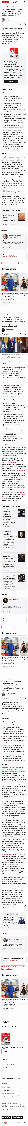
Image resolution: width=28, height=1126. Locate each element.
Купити (11, 81)
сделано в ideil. (22, 1122)
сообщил (4, 710)
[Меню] (25, 2)
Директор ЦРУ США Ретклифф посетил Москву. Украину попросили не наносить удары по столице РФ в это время (10, 921)
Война (4, 526)
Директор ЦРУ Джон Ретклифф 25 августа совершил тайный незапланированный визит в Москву (13, 769)
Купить (5, 1051)
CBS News (4, 854)
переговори (5, 969)
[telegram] (12, 1026)
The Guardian (16, 889)
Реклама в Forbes (6, 1090)
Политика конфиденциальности (10, 1078)
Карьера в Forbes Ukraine (8, 1065)
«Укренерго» (5, 263)
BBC (19, 866)
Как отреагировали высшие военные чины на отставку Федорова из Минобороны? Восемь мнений (9, 517)
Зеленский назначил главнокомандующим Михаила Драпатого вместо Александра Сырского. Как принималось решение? (10, 580)
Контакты (4, 1059)
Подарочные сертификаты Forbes (10, 1096)
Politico (3, 839)
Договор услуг (5, 1067)
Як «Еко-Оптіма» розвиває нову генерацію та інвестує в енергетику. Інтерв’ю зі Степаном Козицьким (10, 296)
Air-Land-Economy (20, 470)
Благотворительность (7, 1093)
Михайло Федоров (6, 627)
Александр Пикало (11, 693)
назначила (22, 492)
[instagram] (8, 1026)
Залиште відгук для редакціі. (10, 256)
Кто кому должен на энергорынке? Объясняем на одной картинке (9, 218)
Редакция (4, 1083)
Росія (3, 966)
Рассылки (4, 1076)
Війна (10, 969)
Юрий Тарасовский (11, 19)
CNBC (11, 854)
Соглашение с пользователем (9, 1062)
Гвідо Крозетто (16, 627)
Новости (3, 6)
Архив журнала (5, 1087)
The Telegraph (12, 839)
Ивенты (3, 1070)
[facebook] (5, 1026)
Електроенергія (14, 263)
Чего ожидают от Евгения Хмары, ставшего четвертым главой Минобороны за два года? (9, 561)
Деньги (4, 224)
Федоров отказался (13, 462)
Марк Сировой (10, 329)
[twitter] (2, 1026)
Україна (8, 966)
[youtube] (15, 1026)
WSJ (15, 824)
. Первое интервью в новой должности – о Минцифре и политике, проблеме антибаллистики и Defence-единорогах (10, 539)
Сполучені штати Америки (17, 966)
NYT (8, 803)
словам (18, 391)
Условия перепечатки (7, 1073)
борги (20, 263)
